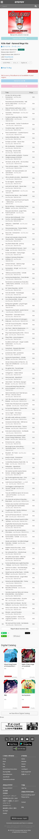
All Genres (11, 755)
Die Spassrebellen (18, 558)
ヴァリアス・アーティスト (11, 46)
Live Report (24, 769)
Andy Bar (25, 324)
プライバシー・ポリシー (9, 796)
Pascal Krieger (19, 368)
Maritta (19, 510)
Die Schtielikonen (14, 364)
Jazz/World (6, 777)
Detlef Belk (16, 223)
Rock (4, 761)
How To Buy (7, 68)
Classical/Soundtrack (9, 779)
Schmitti (22, 137)
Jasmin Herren (24, 310)
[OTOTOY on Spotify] (22, 739)
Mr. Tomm (15, 453)
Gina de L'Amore (16, 395)
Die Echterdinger (22, 567)
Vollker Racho (10, 283)
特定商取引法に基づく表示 (10, 798)
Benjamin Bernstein (19, 348)
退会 (22, 807)
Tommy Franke (24, 166)
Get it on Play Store (26, 744)
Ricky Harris (8, 501)
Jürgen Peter (22, 211)
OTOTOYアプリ (7, 805)
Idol (4, 766)
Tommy (26, 581)
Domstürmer (9, 97)
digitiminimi (17, 832)
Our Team (5, 810)
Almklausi (24, 510)
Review (23, 766)
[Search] (36, 6)
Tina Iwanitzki (19, 239)
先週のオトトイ (25, 774)
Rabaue (9, 565)
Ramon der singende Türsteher (14, 617)
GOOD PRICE (6, 63)
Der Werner (17, 382)
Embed (18, 636)
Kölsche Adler (17, 151)
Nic (23, 603)
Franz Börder (25, 277)
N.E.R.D (21, 288)
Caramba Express (23, 132)
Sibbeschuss (10, 202)
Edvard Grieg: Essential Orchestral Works (10, 665)
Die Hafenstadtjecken (17, 219)
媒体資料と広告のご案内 (9, 808)
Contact (23, 802)
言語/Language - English (20, 818)
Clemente (17, 283)
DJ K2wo (9, 405)
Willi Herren (24, 422)
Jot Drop (21, 243)
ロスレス (15, 63)
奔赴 (5, 695)
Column (23, 764)
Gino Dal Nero (19, 594)
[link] (19, 38)
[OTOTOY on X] (7, 739)
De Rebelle (25, 431)
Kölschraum (16, 112)
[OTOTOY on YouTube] (27, 739)
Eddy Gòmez (13, 103)
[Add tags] (30, 63)
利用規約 (5, 793)
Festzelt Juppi (20, 293)
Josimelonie (20, 353)
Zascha (7, 569)
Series (23, 759)
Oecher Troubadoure (22, 123)
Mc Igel (16, 268)
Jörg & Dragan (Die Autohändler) (16, 506)
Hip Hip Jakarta (26, 695)
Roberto (7, 401)
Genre (5, 755)
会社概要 (5, 790)
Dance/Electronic (7, 774)
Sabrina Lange (20, 264)
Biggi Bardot (20, 473)
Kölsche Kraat (22, 552)
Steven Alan (20, 142)
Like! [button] (4, 636)
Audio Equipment (26, 771)
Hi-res (4, 759)
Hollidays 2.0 (9, 259)
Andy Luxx (8, 321)
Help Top (23, 788)
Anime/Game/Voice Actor (10, 769)
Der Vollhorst (23, 607)
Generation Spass (19, 314)
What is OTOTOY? (7, 788)
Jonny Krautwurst (18, 337)
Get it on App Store (12, 744)
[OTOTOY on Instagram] (12, 739)
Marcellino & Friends (11, 587)
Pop (4, 764)
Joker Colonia (20, 128)
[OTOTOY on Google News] (32, 739)
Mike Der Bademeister (19, 328)
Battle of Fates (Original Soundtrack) (28, 665)
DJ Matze (13, 473)
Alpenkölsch (24, 177)
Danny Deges (21, 253)
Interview (23, 761)
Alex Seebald (23, 195)
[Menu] (2, 2)
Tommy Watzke (22, 228)
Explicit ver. (24, 63)
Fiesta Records (9, 57)
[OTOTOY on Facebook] (17, 739)
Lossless (21, 49)
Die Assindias (24, 162)
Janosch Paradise (12, 495)
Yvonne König (20, 206)
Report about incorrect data (19, 629)
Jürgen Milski (24, 577)
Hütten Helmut (18, 373)
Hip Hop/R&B (6, 771)
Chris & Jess (18, 413)
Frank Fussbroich (10, 213)
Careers (5, 813)
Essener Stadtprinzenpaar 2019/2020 (16, 156)
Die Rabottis (24, 623)
